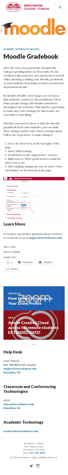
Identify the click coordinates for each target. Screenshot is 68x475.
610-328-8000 (37, 453)
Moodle (34, 49)
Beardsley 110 (12, 372)
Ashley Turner (11, 252)
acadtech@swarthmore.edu (20, 431)
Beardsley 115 (11, 408)
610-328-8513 (11, 364)
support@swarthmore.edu (45, 237)
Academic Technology (16, 49)
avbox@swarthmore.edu (18, 404)
